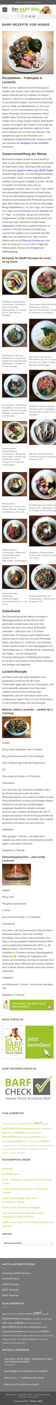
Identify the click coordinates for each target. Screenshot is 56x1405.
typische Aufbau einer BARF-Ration (35, 170)
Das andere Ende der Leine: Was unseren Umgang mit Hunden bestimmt (23, 1215)
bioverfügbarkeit (25, 1128)
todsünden (49, 1145)
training (4, 1149)
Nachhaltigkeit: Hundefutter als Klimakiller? (26, 1371)
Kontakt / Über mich (28, 1397)
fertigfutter (19, 1132)
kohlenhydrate (16, 1141)
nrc (11, 1145)
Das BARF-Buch (10, 1174)
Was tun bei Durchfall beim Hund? (21, 1384)
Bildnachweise (42, 1395)
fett (26, 1133)
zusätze (12, 1153)
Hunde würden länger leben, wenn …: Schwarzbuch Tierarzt (21, 1200)
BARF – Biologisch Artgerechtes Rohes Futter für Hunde (27, 1182)
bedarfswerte (10, 1128)
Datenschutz (25, 1395)
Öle (48, 233)
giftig (25, 1137)
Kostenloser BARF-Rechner (16, 1273)
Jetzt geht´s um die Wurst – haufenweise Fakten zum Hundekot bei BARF (28, 1360)
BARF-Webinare (10, 1295)
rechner (19, 1145)
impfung (5, 1141)
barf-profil (45, 1124)
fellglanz (10, 1133)
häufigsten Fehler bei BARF (34, 143)
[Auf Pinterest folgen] (30, 16)
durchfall (44, 1129)
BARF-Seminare (10, 1290)
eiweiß (50, 1129)
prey (14, 1145)
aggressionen (7, 1124)
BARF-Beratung (10, 1284)
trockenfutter (12, 1149)
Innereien (26, 211)
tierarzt (43, 1145)
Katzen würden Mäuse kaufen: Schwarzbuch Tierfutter (25, 1191)
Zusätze (30, 181)
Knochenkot (8, 226)
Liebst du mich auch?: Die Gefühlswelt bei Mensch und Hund (28, 1224)
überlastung (21, 1153)
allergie (14, 1124)
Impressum (11, 1395)
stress (38, 1145)
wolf (46, 1149)
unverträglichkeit (23, 1149)
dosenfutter (36, 1129)
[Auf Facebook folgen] (22, 16)
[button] (4, 9)
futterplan (31, 1133)
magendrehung (34, 1141)
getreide (20, 1137)
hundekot (43, 1137)
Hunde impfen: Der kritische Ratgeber (21, 1207)
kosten (26, 1141)
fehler (4, 1132)
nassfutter (5, 1145)
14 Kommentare (14, 1365)
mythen (45, 1141)
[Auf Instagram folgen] (26, 16)
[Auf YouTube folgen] (33, 16)
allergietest (21, 1124)
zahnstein (5, 1153)
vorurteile (40, 1149)
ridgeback (31, 1145)
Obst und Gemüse (31, 240)
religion (25, 1145)
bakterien (29, 1124)
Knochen (44, 211)
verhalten (33, 1149)
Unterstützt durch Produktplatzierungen (28, 2)
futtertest (38, 1133)
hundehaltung (33, 1137)
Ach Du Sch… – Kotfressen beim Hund (24, 1378)
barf (37, 1122)
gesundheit (9, 1136)
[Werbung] (7, 1168)
